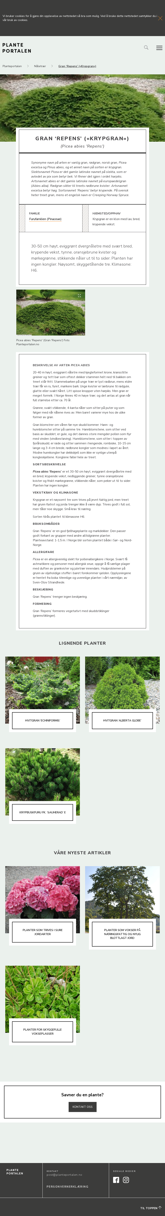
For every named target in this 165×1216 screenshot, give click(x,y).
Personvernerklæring (68, 1187)
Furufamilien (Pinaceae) (45, 219)
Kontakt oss (83, 1107)
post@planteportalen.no (64, 1175)
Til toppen (149, 1208)
